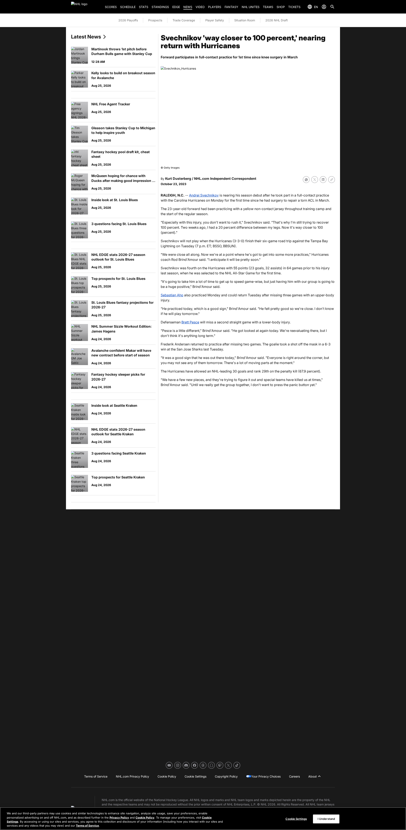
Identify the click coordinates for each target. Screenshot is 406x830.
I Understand (326, 818)
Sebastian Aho (172, 295)
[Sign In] (323, 6)
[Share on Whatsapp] (306, 179)
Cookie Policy (145, 817)
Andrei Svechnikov (204, 195)
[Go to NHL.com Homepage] (86, 7)
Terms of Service (87, 825)
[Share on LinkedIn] (323, 179)
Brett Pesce (190, 322)
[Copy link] (331, 179)
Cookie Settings (296, 818)
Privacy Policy (119, 817)
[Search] (332, 6)
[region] (203, 818)
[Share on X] (314, 179)
